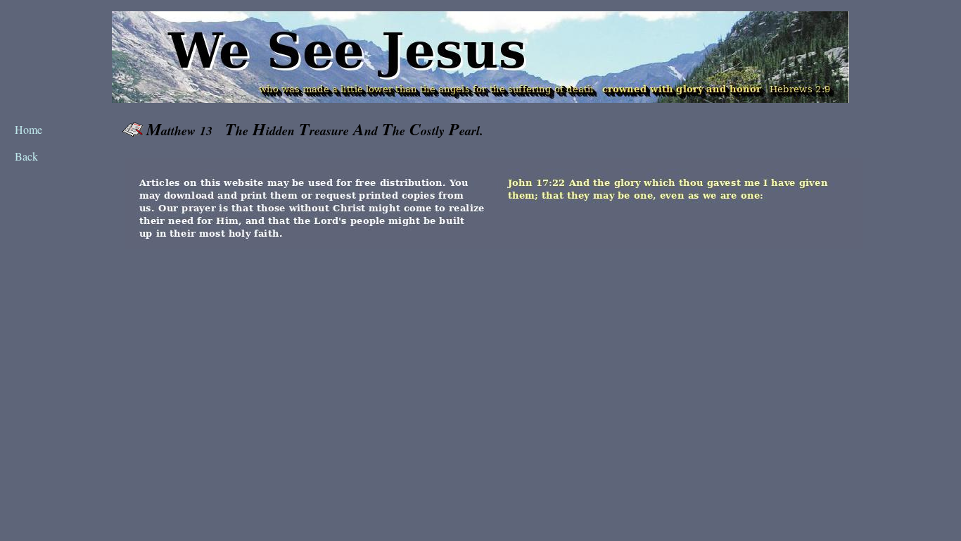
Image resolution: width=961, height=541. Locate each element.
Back (26, 156)
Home (28, 129)
